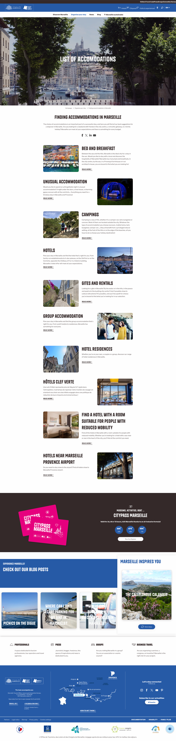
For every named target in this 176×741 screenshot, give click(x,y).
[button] (162, 7)
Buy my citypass (130, 539)
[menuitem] (19, 8)
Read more (86, 169)
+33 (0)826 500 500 (31, 703)
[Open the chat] (170, 729)
